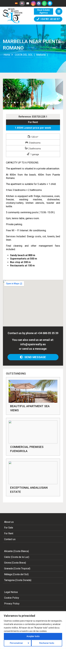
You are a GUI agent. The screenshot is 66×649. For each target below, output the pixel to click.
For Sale (8, 527)
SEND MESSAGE (34, 357)
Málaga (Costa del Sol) (16, 574)
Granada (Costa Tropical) (17, 568)
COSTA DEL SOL (24, 54)
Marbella (41, 54)
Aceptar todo (33, 636)
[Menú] (58, 11)
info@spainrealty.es (33, 344)
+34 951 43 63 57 (49, 19)
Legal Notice (11, 592)
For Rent (33, 122)
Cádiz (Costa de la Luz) (16, 557)
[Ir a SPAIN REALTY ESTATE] (13, 15)
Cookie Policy (11, 597)
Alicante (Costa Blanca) (16, 551)
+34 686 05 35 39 (47, 333)
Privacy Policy (11, 603)
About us (9, 521)
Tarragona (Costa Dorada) (17, 580)
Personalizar (16, 643)
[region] (33, 630)
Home (7, 54)
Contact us (10, 539)
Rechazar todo (46, 643)
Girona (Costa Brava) (15, 562)
